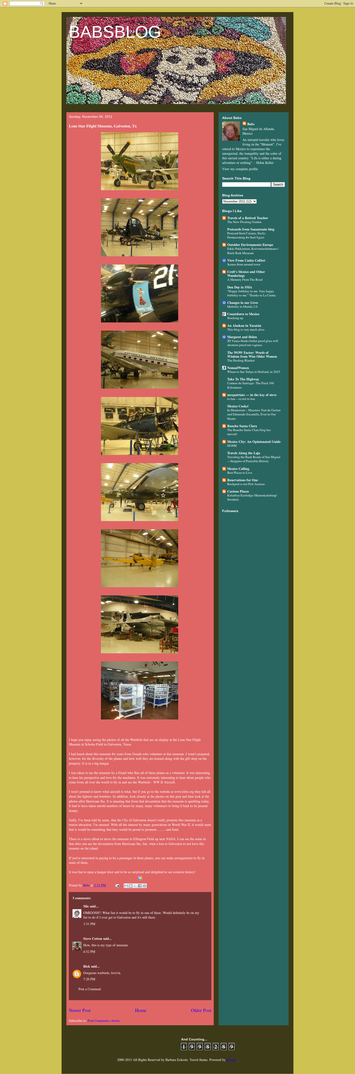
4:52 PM (89, 951)
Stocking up (235, 318)
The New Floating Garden (244, 222)
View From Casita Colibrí (246, 260)
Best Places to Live (239, 472)
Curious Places (238, 491)
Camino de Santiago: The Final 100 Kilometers (250, 385)
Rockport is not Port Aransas (246, 484)
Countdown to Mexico (243, 313)
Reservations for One (242, 479)
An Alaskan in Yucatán (244, 325)
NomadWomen (238, 367)
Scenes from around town (243, 264)
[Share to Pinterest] (144, 885)
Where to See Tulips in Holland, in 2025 (253, 372)
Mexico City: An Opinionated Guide (254, 441)
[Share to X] (135, 885)
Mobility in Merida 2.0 (242, 306)
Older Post (201, 1010)
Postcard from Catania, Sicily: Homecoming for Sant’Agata (246, 235)
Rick (86, 966)
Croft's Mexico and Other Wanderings (246, 273)
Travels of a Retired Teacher (247, 217)
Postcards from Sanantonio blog (250, 229)
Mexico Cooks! (238, 406)
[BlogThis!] (130, 885)
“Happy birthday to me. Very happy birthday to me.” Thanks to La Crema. (251, 293)
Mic (86, 906)
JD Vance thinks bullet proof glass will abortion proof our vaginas (252, 343)
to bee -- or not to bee (241, 399)
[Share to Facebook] (139, 885)
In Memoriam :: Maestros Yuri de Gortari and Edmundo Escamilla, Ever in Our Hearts (254, 414)
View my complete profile (240, 169)
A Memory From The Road (245, 279)
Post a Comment (89, 989)
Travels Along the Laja (243, 452)
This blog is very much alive (245, 329)
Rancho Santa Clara (242, 425)
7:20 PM (89, 979)
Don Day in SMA (239, 287)
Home (141, 1010)
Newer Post (80, 1010)
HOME (232, 445)
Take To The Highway (243, 379)
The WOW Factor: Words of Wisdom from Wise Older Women (252, 354)
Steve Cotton (92, 938)
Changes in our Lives (242, 302)
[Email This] (126, 885)
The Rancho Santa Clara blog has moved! (249, 432)
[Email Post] (117, 885)
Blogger (232, 1059)
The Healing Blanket (241, 360)
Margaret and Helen (242, 336)
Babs (250, 123)
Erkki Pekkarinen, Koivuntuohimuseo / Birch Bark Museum (253, 250)
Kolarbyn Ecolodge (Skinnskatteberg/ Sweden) (252, 497)
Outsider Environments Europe (250, 244)
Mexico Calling (238, 468)
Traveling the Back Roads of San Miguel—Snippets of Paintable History (253, 459)
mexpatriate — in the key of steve (252, 394)
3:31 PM (89, 923)
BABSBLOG (115, 31)
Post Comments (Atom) (104, 1020)
